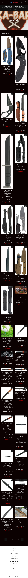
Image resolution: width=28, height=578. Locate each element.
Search (14, 548)
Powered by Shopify (14, 576)
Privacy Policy (14, 553)
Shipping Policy (14, 558)
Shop (14, 551)
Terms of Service (14, 561)
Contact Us (14, 563)
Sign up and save (14, 568)
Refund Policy (14, 556)
